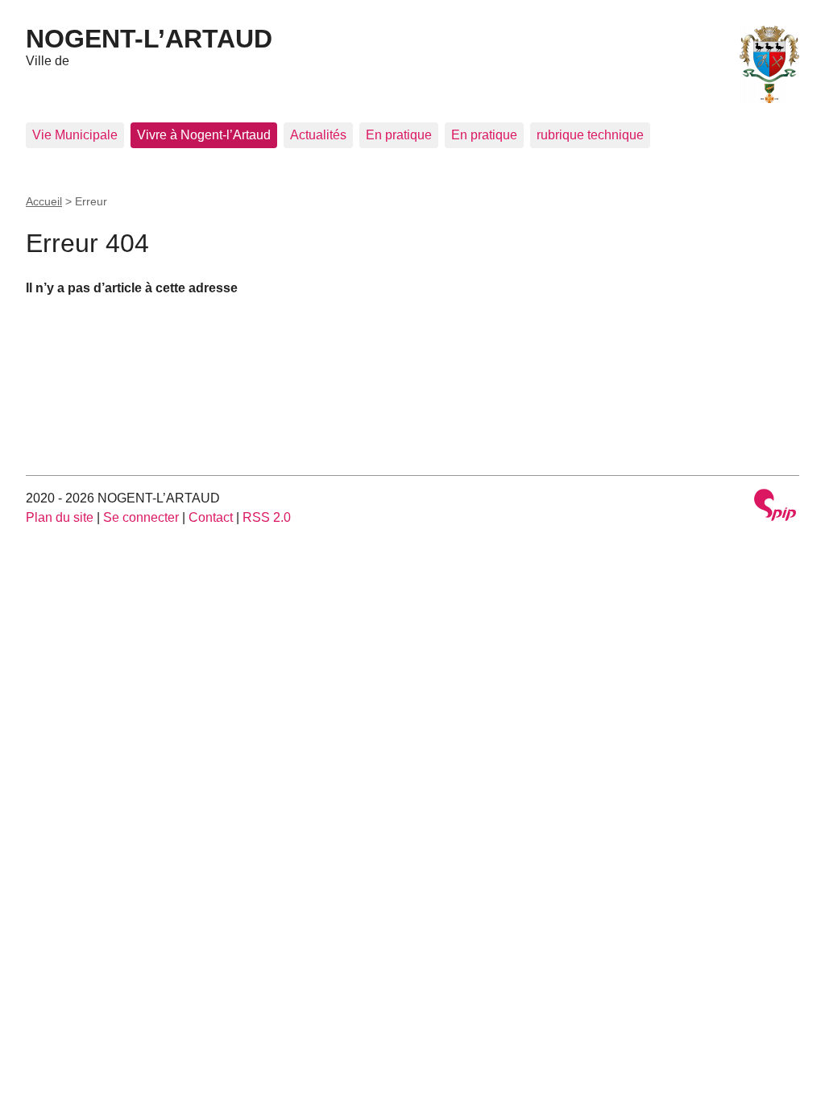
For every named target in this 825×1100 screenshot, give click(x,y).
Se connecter (141, 517)
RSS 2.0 (267, 517)
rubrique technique (590, 135)
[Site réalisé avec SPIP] (775, 507)
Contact (211, 517)
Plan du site (59, 517)
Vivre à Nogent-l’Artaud (204, 135)
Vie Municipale (75, 135)
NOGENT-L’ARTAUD (149, 38)
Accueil (44, 201)
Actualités (318, 135)
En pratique (399, 135)
